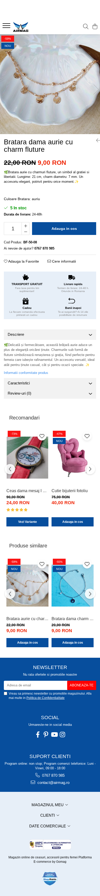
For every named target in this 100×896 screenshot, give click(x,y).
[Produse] (7, 27)
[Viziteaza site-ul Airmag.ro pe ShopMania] (50, 879)
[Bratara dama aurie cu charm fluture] (50, 84)
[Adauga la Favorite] (41, 435)
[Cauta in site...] (85, 27)
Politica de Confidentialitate (45, 698)
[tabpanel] (50, 84)
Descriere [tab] (16, 334)
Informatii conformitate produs (26, 373)
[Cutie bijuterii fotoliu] (73, 457)
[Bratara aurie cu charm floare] (27, 585)
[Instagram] (62, 734)
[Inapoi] (96, 140)
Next (96, 89)
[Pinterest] (46, 734)
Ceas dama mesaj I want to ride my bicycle (27, 491)
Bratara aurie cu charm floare (27, 619)
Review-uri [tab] (19, 393)
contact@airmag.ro (52, 782)
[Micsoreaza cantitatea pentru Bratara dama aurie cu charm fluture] (25, 231)
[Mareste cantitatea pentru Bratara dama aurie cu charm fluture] (25, 225)
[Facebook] (38, 734)
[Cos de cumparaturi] (94, 27)
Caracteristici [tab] (19, 383)
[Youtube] (54, 734)
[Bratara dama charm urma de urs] (73, 585)
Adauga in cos (64, 228)
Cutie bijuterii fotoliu (70, 491)
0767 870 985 (53, 775)
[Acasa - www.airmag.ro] (33, 27)
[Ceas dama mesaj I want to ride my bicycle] (27, 457)
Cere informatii (63, 261)
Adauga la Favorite (23, 261)
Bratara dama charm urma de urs (73, 619)
